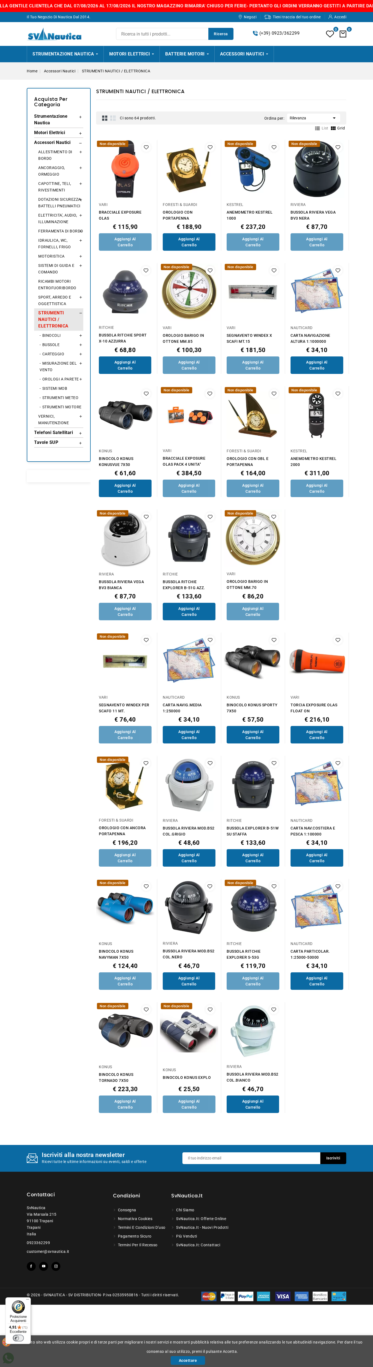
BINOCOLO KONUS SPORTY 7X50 (252, 708)
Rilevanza (314, 118)
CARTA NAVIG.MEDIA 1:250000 (182, 708)
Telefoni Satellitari (53, 432)
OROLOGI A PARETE (60, 379)
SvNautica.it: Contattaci (198, 1245)
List (113, 118)
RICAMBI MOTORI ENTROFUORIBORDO (57, 284)
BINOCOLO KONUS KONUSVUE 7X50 (116, 461)
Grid (105, 118)
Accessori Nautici (52, 142)
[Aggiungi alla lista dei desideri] (146, 147)
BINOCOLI (51, 335)
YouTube (43, 1266)
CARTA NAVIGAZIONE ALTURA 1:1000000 (310, 338)
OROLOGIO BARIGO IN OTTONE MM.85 (183, 338)
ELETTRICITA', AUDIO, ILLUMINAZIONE (57, 218)
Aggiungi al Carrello (125, 242)
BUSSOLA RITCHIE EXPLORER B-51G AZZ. (184, 585)
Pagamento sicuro (135, 1236)
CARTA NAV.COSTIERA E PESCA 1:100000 (313, 831)
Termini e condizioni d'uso (141, 1227)
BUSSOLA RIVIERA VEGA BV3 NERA (313, 215)
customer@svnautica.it (48, 1251)
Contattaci (41, 1194)
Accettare (188, 1360)
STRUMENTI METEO (60, 397)
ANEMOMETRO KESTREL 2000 (313, 461)
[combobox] (174, 34)
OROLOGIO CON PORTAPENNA (178, 215)
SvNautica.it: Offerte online (201, 1219)
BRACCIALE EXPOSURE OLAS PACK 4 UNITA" (184, 461)
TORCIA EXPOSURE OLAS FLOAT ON (314, 708)
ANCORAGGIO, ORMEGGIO (51, 171)
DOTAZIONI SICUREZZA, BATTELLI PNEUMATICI (60, 202)
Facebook (31, 1266)
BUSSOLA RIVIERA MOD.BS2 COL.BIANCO (253, 1077)
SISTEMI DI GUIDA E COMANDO (56, 268)
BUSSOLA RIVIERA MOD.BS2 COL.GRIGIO (189, 831)
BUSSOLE (51, 345)
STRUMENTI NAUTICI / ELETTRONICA (53, 319)
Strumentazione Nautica (50, 119)
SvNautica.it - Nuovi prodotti (202, 1227)
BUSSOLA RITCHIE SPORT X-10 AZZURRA (123, 338)
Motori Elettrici (49, 132)
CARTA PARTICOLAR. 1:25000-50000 (310, 954)
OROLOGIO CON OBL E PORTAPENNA (247, 461)
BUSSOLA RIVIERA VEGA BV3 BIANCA (121, 585)
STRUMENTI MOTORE (62, 407)
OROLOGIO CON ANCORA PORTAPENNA (122, 831)
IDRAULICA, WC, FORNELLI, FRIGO (54, 243)
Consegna (127, 1210)
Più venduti (186, 1236)
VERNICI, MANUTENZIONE (53, 419)
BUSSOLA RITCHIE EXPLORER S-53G (244, 954)
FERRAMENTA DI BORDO (60, 231)
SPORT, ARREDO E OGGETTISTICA (54, 300)
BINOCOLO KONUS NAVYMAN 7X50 (116, 954)
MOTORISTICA (51, 256)
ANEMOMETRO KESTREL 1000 (250, 215)
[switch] (18, 1338)
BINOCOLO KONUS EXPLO (187, 1077)
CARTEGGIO (53, 354)
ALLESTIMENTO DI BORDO (55, 155)
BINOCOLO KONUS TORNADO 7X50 (116, 1077)
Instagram (55, 1266)
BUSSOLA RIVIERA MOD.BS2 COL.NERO (189, 954)
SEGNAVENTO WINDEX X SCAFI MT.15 (249, 338)
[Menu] (27, 1300)
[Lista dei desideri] (330, 34)
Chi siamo (185, 1210)
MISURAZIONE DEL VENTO (58, 366)
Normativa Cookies (135, 1219)
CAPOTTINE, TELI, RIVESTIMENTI (54, 186)
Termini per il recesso (138, 1245)
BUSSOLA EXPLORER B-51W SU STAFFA (253, 831)
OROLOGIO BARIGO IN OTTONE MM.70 (247, 584)
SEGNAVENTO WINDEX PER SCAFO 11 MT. (124, 708)
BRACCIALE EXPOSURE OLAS (120, 215)
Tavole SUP (46, 442)
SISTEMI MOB (54, 388)
